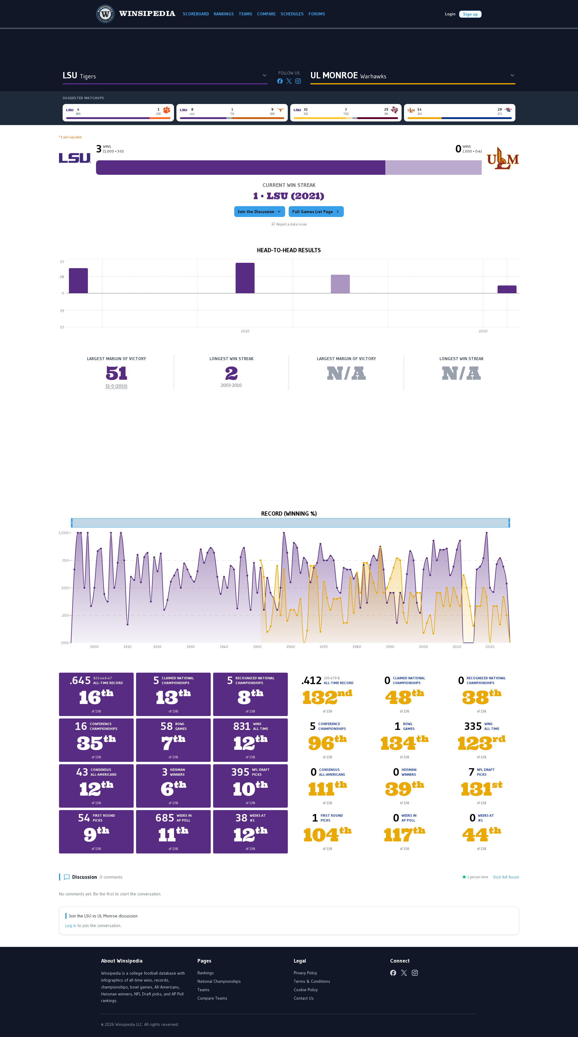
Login (450, 14)
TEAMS (245, 14)
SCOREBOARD (196, 14)
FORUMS (317, 14)
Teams (203, 989)
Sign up (470, 14)
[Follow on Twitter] (289, 81)
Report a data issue (291, 224)
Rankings (205, 973)
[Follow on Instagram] (298, 81)
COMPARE (266, 14)
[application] (289, 297)
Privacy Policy (305, 973)
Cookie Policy (306, 989)
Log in (70, 925)
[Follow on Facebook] (280, 81)
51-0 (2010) (116, 386)
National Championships (219, 981)
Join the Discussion (256, 211)
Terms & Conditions (312, 981)
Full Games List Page (312, 211)
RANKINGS (224, 14)
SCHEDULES (292, 14)
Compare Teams (212, 998)
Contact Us (304, 998)
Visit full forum (506, 877)
